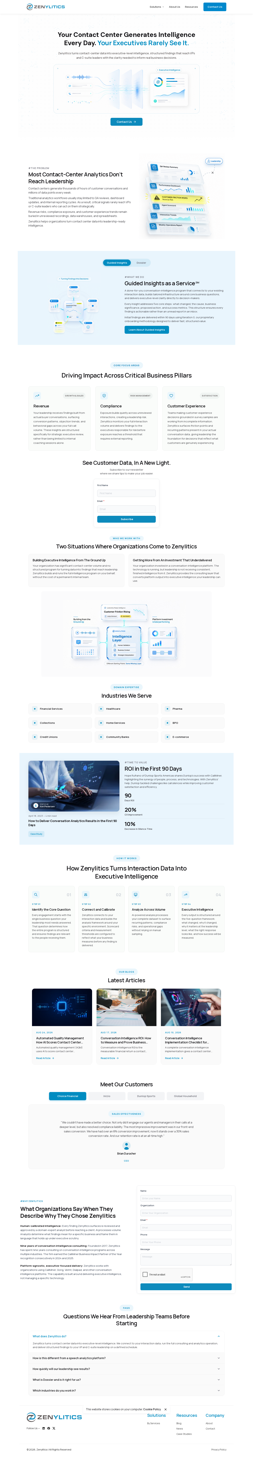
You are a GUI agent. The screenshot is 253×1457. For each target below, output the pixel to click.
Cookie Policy (152, 1409)
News (179, 1428)
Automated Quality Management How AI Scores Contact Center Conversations (60, 1042)
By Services (153, 1423)
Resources (191, 7)
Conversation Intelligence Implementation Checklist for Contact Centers (186, 1042)
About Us (174, 7)
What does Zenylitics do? (49, 1336)
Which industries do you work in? (54, 1390)
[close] (165, 1409)
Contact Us (215, 7)
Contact (210, 1428)
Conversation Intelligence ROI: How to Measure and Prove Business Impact (126, 1042)
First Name (102, 485)
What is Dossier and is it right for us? (57, 1380)
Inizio (106, 1096)
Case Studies (184, 1434)
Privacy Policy (218, 1449)
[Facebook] (48, 1428)
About (209, 1423)
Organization (147, 1205)
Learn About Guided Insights (147, 329)
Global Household (185, 1096)
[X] (53, 1428)
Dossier (141, 263)
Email (100, 501)
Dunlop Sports (146, 1096)
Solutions (155, 7)
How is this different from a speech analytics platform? (69, 1358)
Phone (143, 1234)
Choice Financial (67, 1096)
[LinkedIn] (43, 1428)
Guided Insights (117, 263)
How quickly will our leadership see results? (61, 1369)
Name (143, 1190)
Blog (178, 1423)
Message (145, 1249)
